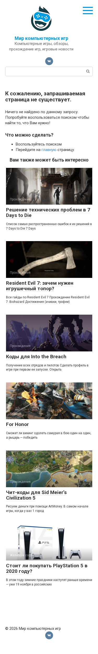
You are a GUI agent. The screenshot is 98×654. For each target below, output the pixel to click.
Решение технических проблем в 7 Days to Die (48, 212)
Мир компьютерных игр (41, 38)
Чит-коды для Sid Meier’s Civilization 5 (36, 495)
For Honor (17, 424)
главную (49, 149)
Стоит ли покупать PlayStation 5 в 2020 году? (47, 568)
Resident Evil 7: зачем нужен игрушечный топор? (39, 286)
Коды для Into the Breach (36, 357)
